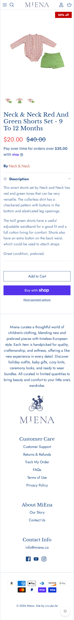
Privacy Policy (37, 485)
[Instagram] (44, 559)
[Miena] (37, 5)
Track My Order (37, 462)
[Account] (60, 4)
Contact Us (37, 520)
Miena (30, 606)
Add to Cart (37, 276)
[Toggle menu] (4, 4)
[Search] (13, 4)
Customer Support (37, 446)
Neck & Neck (19, 166)
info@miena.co (37, 547)
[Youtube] (36, 559)
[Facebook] (28, 559)
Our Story (37, 512)
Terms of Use (37, 477)
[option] (37, 51)
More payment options (37, 300)
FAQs (37, 469)
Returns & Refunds (37, 454)
